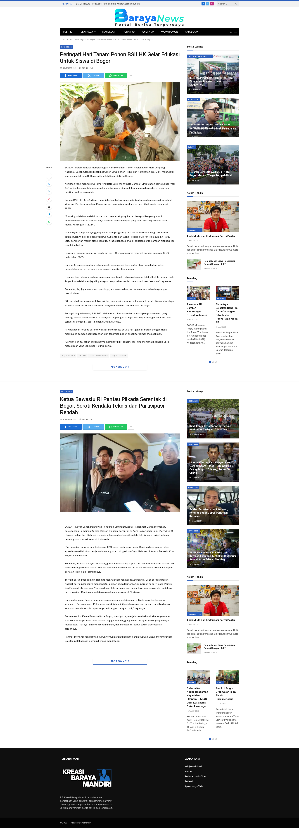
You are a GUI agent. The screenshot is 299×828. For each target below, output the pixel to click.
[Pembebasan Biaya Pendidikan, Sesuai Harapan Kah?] (194, 264)
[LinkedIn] (49, 191)
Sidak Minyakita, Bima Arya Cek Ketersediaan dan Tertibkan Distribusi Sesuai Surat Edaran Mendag (212, 556)
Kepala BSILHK (119, 355)
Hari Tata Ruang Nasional (199, 56)
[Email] (49, 206)
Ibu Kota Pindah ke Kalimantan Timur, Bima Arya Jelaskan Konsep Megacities (212, 81)
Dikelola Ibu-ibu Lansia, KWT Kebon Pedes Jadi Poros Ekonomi (107, 3)
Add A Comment (120, 367)
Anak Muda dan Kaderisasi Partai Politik (211, 236)
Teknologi (108, 32)
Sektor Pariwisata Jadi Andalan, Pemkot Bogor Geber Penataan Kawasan (208, 513)
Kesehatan (148, 32)
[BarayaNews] (149, 17)
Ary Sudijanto (68, 355)
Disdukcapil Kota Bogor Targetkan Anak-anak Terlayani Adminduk (210, 427)
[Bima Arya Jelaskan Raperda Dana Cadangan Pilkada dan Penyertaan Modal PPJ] (227, 293)
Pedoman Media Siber (195, 776)
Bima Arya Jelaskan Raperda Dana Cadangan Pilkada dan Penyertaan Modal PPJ (227, 313)
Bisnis (220, 682)
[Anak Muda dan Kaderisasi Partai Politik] (213, 216)
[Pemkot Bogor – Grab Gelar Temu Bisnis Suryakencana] (227, 677)
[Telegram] (49, 214)
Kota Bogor (192, 32)
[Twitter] (49, 184)
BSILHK (82, 355)
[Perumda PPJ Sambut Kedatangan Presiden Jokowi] (198, 293)
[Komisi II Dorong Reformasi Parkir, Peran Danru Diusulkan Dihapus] (213, 117)
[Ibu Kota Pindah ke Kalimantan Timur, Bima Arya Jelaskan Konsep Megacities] (213, 74)
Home (62, 40)
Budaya (191, 147)
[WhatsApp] (49, 222)
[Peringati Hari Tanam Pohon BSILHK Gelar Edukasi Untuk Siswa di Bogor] (120, 121)
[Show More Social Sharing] (131, 75)
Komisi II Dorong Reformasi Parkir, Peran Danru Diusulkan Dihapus (210, 126)
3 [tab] (215, 362)
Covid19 (191, 298)
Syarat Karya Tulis (194, 786)
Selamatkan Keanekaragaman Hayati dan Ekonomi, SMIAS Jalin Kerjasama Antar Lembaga (197, 697)
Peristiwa (129, 32)
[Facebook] (49, 176)
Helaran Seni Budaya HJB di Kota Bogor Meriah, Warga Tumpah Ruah (211, 173)
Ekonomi (221, 298)
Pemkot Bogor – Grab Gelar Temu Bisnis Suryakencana (226, 694)
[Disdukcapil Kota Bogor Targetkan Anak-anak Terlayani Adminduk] (213, 418)
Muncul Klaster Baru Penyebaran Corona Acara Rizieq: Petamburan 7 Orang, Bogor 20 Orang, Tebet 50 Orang (211, 467)
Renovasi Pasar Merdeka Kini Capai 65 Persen (212, 130)
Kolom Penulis (169, 32)
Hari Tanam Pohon (99, 355)
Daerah (191, 682)
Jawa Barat (193, 444)
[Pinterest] (49, 199)
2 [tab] (212, 362)
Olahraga (87, 32)
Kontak (188, 771)
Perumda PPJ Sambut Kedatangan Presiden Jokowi (197, 310)
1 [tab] (210, 362)
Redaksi (189, 781)
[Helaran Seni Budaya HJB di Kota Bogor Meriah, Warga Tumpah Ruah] (213, 164)
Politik (67, 32)
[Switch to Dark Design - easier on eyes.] (231, 32)
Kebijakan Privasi (193, 766)
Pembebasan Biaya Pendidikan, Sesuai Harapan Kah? (220, 262)
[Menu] (235, 31)
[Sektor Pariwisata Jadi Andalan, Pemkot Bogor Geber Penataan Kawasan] (213, 505)
